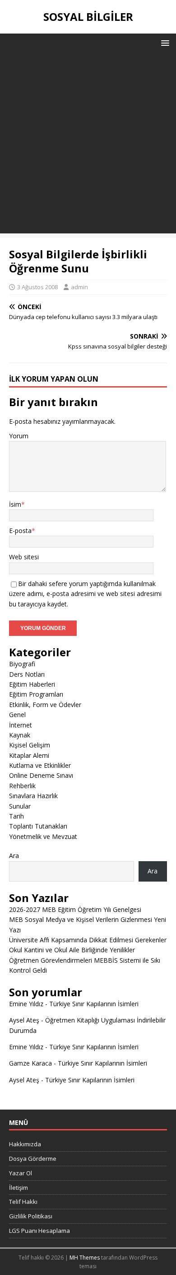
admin (79, 287)
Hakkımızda (25, 1144)
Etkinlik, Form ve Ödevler (45, 704)
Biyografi (22, 663)
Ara (14, 855)
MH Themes (84, 1257)
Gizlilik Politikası (30, 1216)
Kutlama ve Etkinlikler (40, 765)
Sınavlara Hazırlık (33, 795)
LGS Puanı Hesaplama (39, 1231)
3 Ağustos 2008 (37, 287)
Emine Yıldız (26, 1003)
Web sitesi (24, 557)
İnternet (20, 725)
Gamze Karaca (30, 1063)
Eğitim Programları (36, 694)
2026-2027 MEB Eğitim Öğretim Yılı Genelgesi (75, 909)
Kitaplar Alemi (29, 755)
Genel (17, 714)
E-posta (20, 530)
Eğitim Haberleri (32, 684)
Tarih (16, 816)
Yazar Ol (20, 1173)
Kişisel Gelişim (29, 745)
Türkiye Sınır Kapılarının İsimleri (94, 1003)
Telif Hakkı (23, 1201)
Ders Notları (27, 674)
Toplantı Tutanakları (38, 826)
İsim (15, 504)
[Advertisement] (88, 145)
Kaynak (19, 735)
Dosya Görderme (32, 1158)
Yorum (18, 435)
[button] (163, 42)
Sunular (20, 806)
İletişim (18, 1187)
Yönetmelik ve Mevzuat (43, 836)
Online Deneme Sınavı (41, 775)
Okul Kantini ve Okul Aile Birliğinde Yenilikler (72, 949)
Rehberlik (22, 785)
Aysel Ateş (24, 1020)
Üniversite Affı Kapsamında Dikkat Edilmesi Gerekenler (88, 940)
